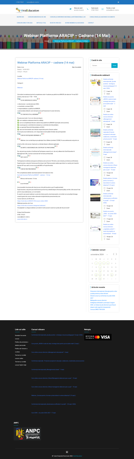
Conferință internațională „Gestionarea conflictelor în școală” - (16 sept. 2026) (53, 404)
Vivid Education (77, 456)
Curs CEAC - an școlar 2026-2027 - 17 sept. (43, 412)
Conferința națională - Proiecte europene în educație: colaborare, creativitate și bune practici (57, 361)
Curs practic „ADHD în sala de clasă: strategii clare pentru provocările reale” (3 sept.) (55, 343)
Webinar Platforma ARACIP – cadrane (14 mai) (71, 41)
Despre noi (20, 17)
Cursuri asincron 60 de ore (37, 17)
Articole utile (41, 23)
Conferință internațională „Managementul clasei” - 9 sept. (47, 369)
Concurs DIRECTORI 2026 (24, 23)
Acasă (46, 41)
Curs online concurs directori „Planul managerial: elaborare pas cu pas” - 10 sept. (54, 387)
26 (111, 275)
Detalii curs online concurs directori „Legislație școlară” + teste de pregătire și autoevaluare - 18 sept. (109, 229)
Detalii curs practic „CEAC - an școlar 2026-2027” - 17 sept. (110, 214)
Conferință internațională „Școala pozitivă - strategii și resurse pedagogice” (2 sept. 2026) (57, 335)
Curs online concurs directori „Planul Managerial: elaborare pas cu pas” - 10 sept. (54, 378)
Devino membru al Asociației (74, 23)
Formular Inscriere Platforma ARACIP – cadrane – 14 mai (33, 175)
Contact (91, 23)
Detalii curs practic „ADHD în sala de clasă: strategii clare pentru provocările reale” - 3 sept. (109, 101)
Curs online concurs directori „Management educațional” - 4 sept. (50, 352)
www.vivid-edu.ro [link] (22, 219)
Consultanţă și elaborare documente (102, 17)
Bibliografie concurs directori (98, 300)
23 (100, 275)
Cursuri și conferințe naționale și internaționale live (68, 17)
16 (100, 271)
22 (96, 275)
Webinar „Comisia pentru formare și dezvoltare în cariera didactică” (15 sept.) (53, 395)
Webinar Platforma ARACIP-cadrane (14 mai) (30, 78)
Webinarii (20, 87)
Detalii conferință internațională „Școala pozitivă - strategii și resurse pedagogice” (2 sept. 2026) (110, 83)
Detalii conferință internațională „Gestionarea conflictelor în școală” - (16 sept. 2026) (110, 198)
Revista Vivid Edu (55, 23)
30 (100, 279)
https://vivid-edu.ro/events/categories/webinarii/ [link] (31, 205)
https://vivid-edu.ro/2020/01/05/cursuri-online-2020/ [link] (32, 201)
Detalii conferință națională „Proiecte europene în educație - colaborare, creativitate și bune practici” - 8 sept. (110, 134)
